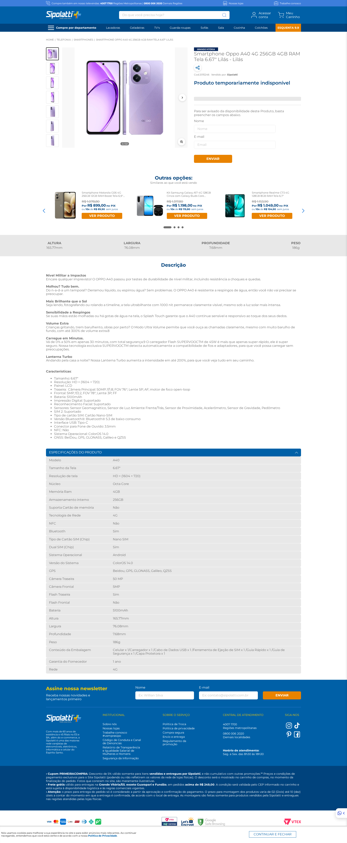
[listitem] (52, 53)
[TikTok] (297, 727)
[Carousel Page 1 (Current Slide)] (167, 227)
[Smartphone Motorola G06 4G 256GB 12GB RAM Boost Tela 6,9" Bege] (65, 206)
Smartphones (83, 39)
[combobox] (174, 15)
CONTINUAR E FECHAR (273, 834)
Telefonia (64, 39)
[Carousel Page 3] (179, 227)
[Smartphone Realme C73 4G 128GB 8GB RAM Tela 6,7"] (235, 206)
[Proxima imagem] (182, 97)
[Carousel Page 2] (175, 227)
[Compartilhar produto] (197, 67)
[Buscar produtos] (224, 15)
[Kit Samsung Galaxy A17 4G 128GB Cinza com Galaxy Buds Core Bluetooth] (150, 206)
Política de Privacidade (102, 835)
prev (43, 210)
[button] (125, 97)
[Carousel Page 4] (183, 227)
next (303, 210)
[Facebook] (297, 736)
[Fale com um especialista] (341, 813)
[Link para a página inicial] (50, 39)
